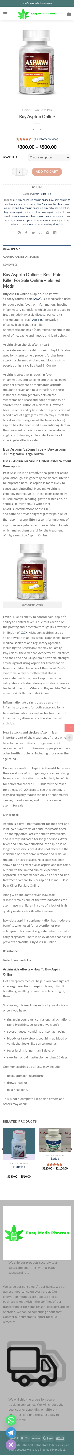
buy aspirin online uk (31, 208)
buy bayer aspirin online (17, 212)
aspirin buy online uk (21, 200)
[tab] (37, 249)
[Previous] (3, 1157)
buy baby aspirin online (56, 208)
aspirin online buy (43, 200)
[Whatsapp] (11, 1420)
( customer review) (46, 139)
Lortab (55, 1158)
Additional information (21, 257)
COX (24, 632)
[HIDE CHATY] (11, 1444)
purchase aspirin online (39, 216)
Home (26, 110)
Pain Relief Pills (43, 110)
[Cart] (69, 13)
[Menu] (5, 13)
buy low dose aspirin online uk (48, 212)
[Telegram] (11, 1432)
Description (12, 249)
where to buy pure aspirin (25, 224)
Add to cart (47, 171)
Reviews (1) (10, 265)
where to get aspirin (52, 224)
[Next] (71, 1157)
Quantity (10, 157)
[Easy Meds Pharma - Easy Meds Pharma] (37, 13)
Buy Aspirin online (47, 204)
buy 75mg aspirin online (22, 204)
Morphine (19, 1167)
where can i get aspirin (26, 220)
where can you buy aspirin (54, 220)
